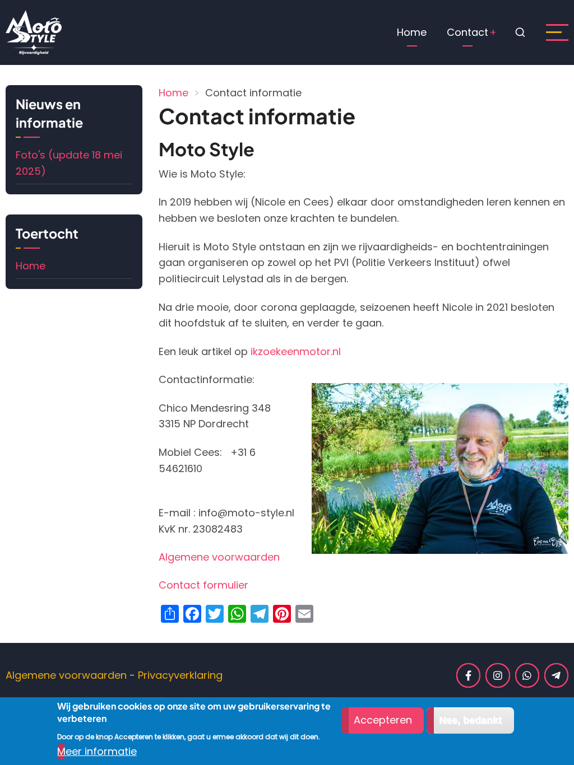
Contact (467, 32)
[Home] (34, 32)
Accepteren (383, 720)
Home (412, 32)
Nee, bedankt (470, 720)
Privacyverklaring (180, 675)
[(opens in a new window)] (468, 675)
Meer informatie (97, 751)
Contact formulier (203, 585)
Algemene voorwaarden (219, 557)
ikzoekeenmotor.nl (296, 351)
